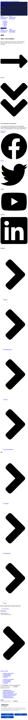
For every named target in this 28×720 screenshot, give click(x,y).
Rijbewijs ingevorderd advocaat (10, 693)
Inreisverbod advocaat (8, 696)
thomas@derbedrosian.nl (6, 2)
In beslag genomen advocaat (9, 695)
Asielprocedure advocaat (8, 697)
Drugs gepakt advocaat (8, 692)
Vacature (2, 4)
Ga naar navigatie (4, 1)
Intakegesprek (4, 28)
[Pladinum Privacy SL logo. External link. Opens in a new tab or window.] (4, 704)
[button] (14, 9)
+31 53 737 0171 (4, 3)
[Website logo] (5, 18)
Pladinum (6, 685)
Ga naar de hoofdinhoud (13, 1)
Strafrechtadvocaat (7, 690)
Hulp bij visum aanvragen (8, 691)
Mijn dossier (3, 6)
